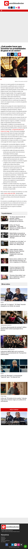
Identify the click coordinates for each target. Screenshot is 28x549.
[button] (2, 418)
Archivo (4, 541)
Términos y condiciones (5, 540)
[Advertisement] (14, 28)
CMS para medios (12, 547)
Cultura (4, 79)
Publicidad (3, 539)
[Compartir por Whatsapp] (25, 546)
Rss (1, 541)
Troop (18, 547)
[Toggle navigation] (1, 11)
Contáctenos (3, 538)
